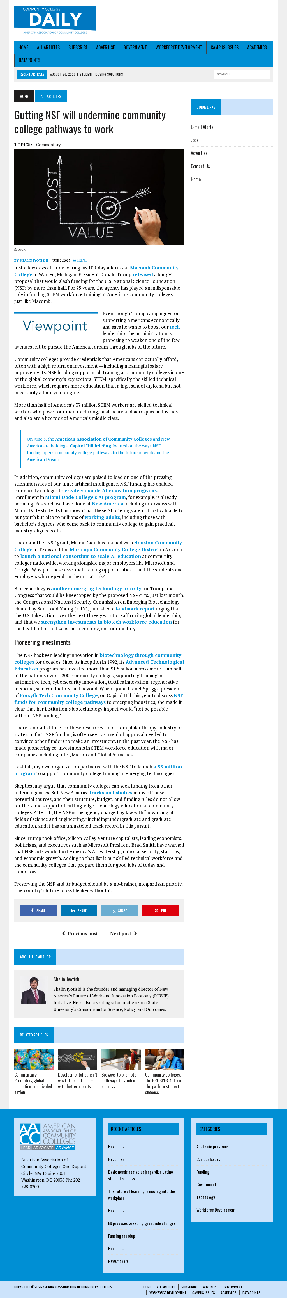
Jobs (194, 140)
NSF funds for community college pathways (98, 698)
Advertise (105, 47)
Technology (205, 1197)
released (143, 274)
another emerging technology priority (96, 588)
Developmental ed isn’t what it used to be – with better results (77, 1080)
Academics (257, 47)
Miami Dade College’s (71, 497)
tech (175, 327)
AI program (111, 497)
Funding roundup (121, 1236)
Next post (120, 933)
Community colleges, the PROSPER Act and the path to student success (163, 1083)
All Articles (48, 47)
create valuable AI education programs (110, 490)
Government (135, 47)
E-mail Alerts (202, 126)
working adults (102, 517)
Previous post (83, 933)
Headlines (116, 1146)
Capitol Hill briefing (90, 445)
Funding (202, 1172)
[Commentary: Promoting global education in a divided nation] (34, 1067)
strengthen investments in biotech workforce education (106, 622)
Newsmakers (118, 1261)
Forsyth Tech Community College (59, 695)
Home (23, 47)
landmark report (135, 608)
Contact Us (200, 166)
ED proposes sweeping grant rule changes (141, 1223)
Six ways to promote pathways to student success (119, 1080)
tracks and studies (111, 792)
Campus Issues (225, 47)
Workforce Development (179, 47)
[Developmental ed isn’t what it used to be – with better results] (77, 1067)
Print (81, 260)
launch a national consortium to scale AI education (80, 556)
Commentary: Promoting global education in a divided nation (33, 1083)
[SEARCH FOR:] (242, 73)
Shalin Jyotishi (67, 979)
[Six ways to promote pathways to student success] (121, 1067)
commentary (48, 144)
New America (107, 503)
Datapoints (29, 60)
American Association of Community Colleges (103, 439)
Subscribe (77, 47)
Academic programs (212, 1146)
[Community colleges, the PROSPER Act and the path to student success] (164, 1067)
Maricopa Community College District (114, 549)
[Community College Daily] (55, 21)
